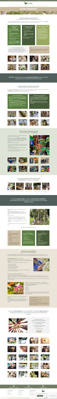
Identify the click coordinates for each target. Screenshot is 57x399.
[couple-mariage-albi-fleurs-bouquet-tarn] (12, 360)
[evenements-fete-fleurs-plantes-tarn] (34, 368)
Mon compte (43, 0)
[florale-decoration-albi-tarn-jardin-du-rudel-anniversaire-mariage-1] (45, 343)
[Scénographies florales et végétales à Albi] (12, 171)
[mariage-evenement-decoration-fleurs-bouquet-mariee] (34, 343)
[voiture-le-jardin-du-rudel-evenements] (23, 343)
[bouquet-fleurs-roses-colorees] (45, 377)
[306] (45, 163)
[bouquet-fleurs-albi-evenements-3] (34, 360)
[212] (34, 125)
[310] (45, 171)
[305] (34, 163)
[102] (12, 61)
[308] (23, 171)
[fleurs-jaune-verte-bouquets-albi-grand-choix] (34, 377)
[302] (23, 163)
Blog (19, 395)
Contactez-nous (39, 331)
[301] (12, 163)
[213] (45, 125)
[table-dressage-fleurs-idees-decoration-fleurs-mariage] (23, 368)
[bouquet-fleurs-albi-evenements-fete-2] (45, 360)
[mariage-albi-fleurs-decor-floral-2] (23, 360)
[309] (34, 171)
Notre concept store (10, 391)
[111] (45, 61)
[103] (23, 61)
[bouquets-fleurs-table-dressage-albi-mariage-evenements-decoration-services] (12, 377)
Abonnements (10, 393)
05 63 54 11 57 (41, 326)
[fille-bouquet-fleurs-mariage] (45, 368)
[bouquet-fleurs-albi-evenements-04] (12, 368)
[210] (12, 125)
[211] (23, 125)
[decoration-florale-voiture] (12, 343)
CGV (19, 393)
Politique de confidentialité (46, 397)
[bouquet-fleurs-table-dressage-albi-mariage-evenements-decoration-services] (23, 377)
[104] (34, 61)
